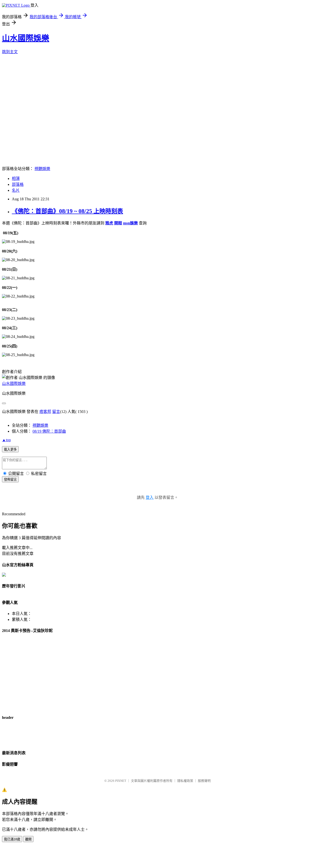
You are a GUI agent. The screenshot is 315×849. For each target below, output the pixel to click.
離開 (28, 839)
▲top (6, 440)
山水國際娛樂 (25, 38)
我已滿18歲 (12, 839)
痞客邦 (45, 411)
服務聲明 (204, 781)
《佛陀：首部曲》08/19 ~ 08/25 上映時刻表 (67, 211)
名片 (16, 190)
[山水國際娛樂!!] (4, 575)
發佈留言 (10, 479)
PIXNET (120, 781)
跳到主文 (10, 52)
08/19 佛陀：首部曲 (49, 431)
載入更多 (10, 449)
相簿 (16, 178)
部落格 (18, 184)
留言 (56, 411)
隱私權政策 (185, 781)
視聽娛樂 (42, 169)
